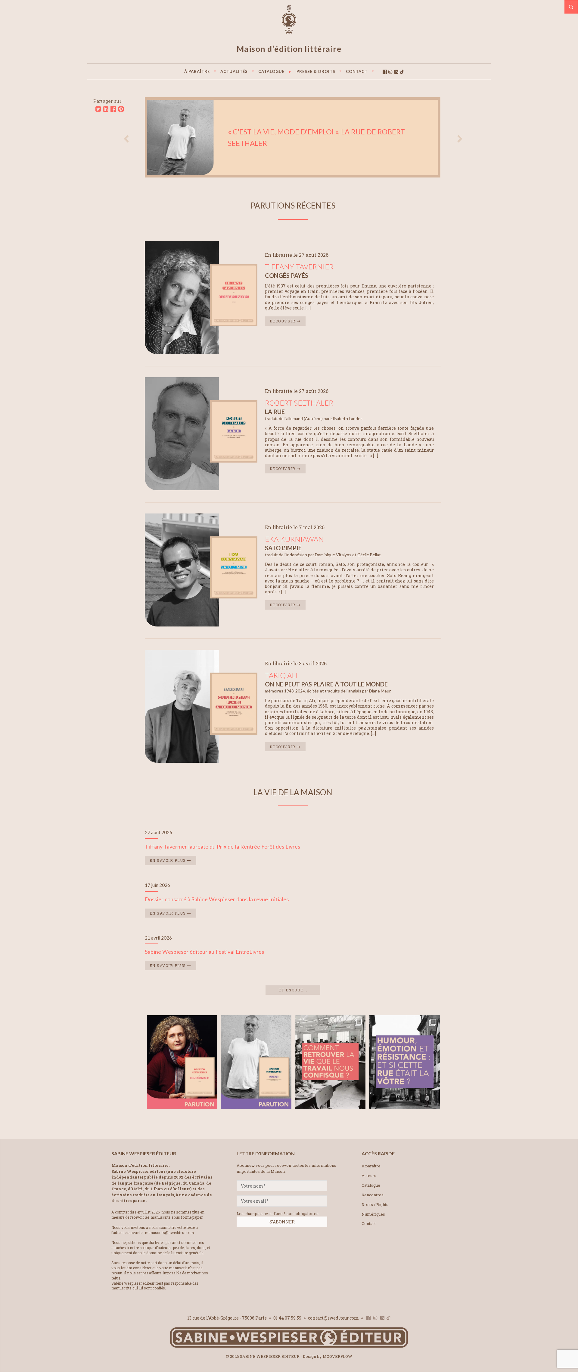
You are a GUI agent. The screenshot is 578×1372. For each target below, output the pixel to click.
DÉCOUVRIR (283, 321)
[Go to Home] (289, 1346)
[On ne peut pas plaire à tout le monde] (234, 733)
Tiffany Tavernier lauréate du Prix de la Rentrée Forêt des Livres (222, 846)
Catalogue (371, 1185)
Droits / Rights (375, 1204)
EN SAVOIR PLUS (169, 860)
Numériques (373, 1214)
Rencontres (373, 1195)
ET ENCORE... (292, 989)
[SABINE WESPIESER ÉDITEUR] (289, 31)
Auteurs (369, 1175)
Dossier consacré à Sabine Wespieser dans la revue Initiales (217, 899)
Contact (369, 1223)
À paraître (371, 1166)
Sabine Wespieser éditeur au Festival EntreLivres (204, 951)
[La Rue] (234, 460)
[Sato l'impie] (234, 596)
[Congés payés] (234, 324)
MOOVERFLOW (337, 1356)
